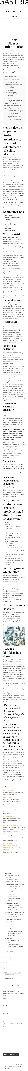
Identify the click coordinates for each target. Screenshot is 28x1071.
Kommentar (6, 1030)
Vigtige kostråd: (11, 87)
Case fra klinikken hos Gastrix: (12, 108)
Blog (20, 11)
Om (14, 11)
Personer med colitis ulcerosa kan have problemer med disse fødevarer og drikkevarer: (13, 101)
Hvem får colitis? (7, 843)
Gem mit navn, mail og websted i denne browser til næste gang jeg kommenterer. (13, 1025)
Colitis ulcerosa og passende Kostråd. (12, 79)
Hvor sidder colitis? (8, 816)
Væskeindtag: (11, 95)
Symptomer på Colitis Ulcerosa (13, 86)
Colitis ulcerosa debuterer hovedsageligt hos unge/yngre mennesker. (11, 847)
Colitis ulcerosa (7, 972)
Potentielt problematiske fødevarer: (13, 97)
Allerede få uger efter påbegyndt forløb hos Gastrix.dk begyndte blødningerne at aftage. (15, 112)
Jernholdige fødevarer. (13, 92)
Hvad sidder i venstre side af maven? (13, 825)
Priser (8, 11)
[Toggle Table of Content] (21, 77)
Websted (5, 1013)
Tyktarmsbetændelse (9, 974)
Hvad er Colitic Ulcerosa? (10, 797)
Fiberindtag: (10, 90)
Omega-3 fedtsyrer (14, 89)
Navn (5, 998)
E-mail (5, 1006)
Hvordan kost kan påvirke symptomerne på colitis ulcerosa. (13, 83)
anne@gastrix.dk (9, 978)
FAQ (6, 122)
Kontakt (15, 16)
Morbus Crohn (17, 972)
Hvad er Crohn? (7, 808)
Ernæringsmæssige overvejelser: (13, 105)
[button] (14, 790)
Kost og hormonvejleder (13, 7)
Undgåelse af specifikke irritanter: (15, 94)
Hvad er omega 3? (8, 790)
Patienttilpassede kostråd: (11, 107)
